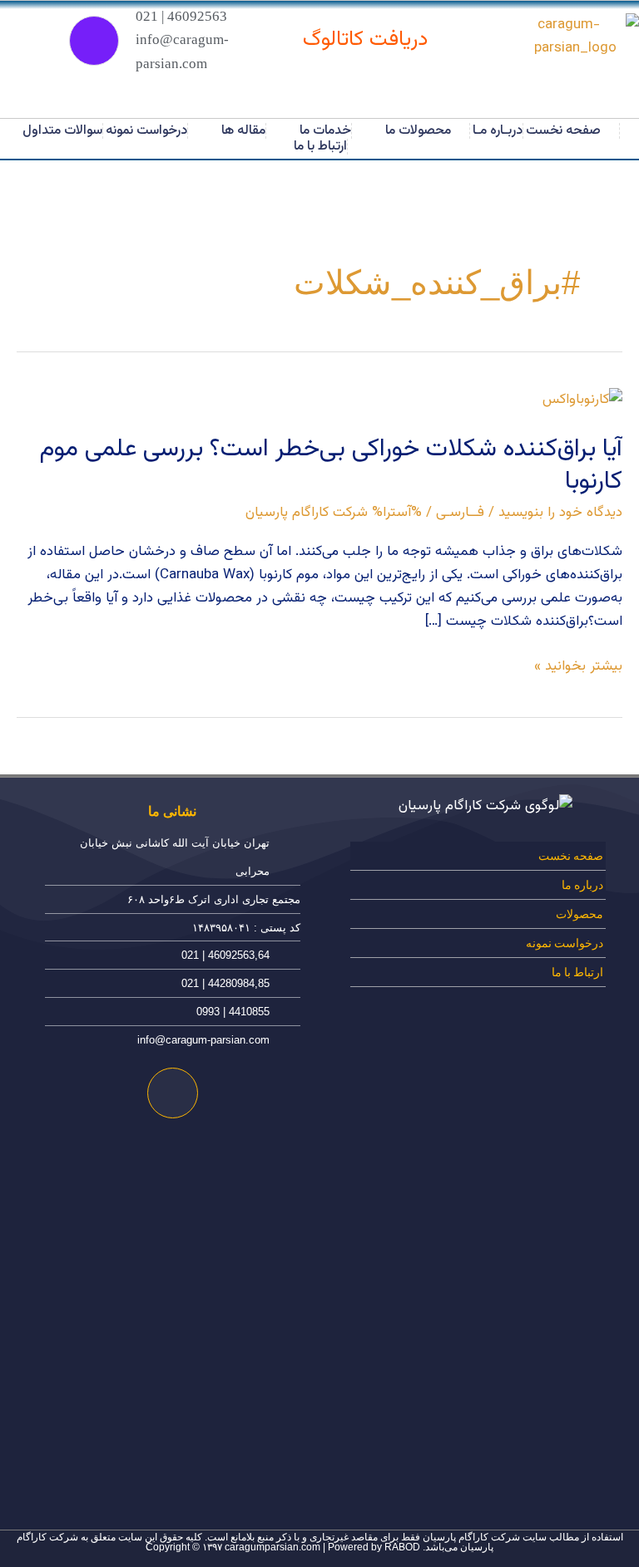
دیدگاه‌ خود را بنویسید (560, 512)
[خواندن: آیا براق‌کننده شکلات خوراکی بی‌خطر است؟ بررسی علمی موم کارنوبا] (582, 399)
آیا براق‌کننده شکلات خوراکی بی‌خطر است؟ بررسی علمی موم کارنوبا (330, 465)
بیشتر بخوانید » (578, 666)
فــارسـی (460, 512)
